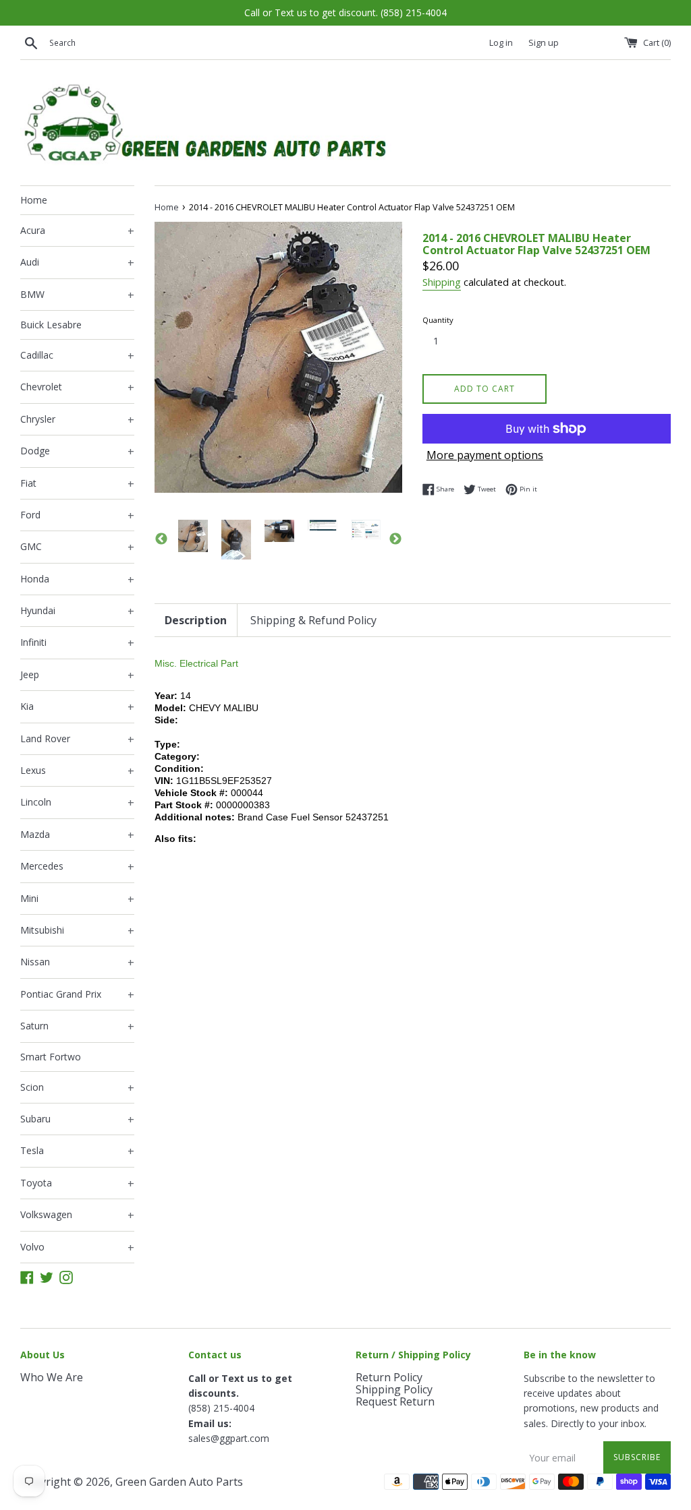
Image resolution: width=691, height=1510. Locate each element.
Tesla (77, 1151)
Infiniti (77, 643)
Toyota (77, 1183)
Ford (77, 515)
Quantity (437, 320)
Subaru (77, 1119)
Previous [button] (161, 539)
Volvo (77, 1247)
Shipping (441, 282)
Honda (77, 579)
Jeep (77, 675)
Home (33, 199)
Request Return (395, 1401)
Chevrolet (77, 387)
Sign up (543, 43)
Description (196, 620)
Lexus (77, 771)
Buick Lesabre (51, 324)
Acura (77, 231)
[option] (193, 536)
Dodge (77, 451)
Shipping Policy (394, 1389)
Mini (77, 899)
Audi (77, 262)
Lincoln (77, 802)
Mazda (77, 835)
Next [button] (395, 539)
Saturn (77, 1026)
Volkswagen (77, 1215)
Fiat (77, 484)
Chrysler (77, 420)
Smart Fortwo (50, 1056)
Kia (77, 707)
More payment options (484, 455)
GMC (77, 547)
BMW (77, 295)
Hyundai (77, 611)
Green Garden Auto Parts (179, 1481)
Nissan (77, 962)
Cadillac (77, 356)
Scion (77, 1088)
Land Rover (77, 739)
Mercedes (77, 866)
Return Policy (389, 1377)
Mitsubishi (77, 931)
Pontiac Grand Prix (77, 995)
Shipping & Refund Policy (313, 620)
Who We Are (51, 1377)
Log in (501, 43)
